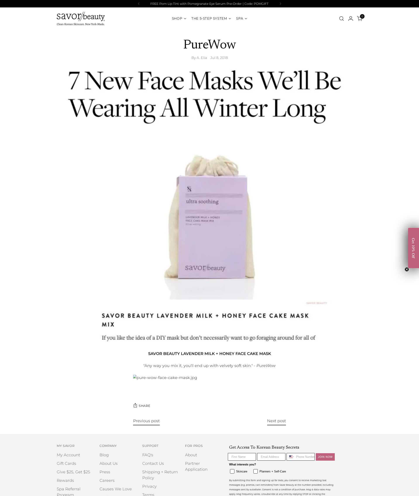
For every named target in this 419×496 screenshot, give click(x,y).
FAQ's (147, 455)
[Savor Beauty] (81, 18)
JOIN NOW (325, 456)
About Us (109, 463)
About (191, 455)
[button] (413, 248)
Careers (107, 480)
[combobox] (290, 456)
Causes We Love (116, 489)
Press (105, 472)
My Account (68, 455)
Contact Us (153, 463)
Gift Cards (66, 463)
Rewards (65, 480)
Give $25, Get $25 (73, 472)
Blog (104, 455)
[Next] (280, 3)
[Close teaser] (407, 269)
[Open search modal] (341, 18)
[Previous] (139, 3)
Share (144, 406)
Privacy (149, 486)
